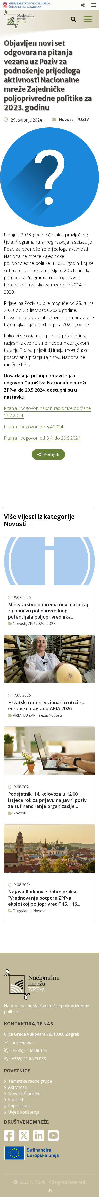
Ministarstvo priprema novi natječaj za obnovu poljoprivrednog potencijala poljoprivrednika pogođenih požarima (48, 610)
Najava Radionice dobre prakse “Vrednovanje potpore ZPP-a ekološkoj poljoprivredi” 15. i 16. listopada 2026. (43, 898)
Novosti (66, 119)
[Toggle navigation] (87, 19)
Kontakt (15, 1099)
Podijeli (51, 454)
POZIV (82, 119)
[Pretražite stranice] (73, 19)
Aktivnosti (17, 1087)
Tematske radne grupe (30, 1081)
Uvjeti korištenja (23, 1112)
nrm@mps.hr (23, 1042)
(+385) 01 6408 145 (29, 1050)
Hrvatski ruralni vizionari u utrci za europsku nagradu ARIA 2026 (46, 705)
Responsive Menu (82, 5)
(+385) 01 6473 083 (28, 1058)
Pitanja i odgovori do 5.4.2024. (34, 427)
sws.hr (49, 1190)
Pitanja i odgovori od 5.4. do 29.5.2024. (42, 438)
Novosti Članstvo (24, 1093)
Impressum (19, 1105)
